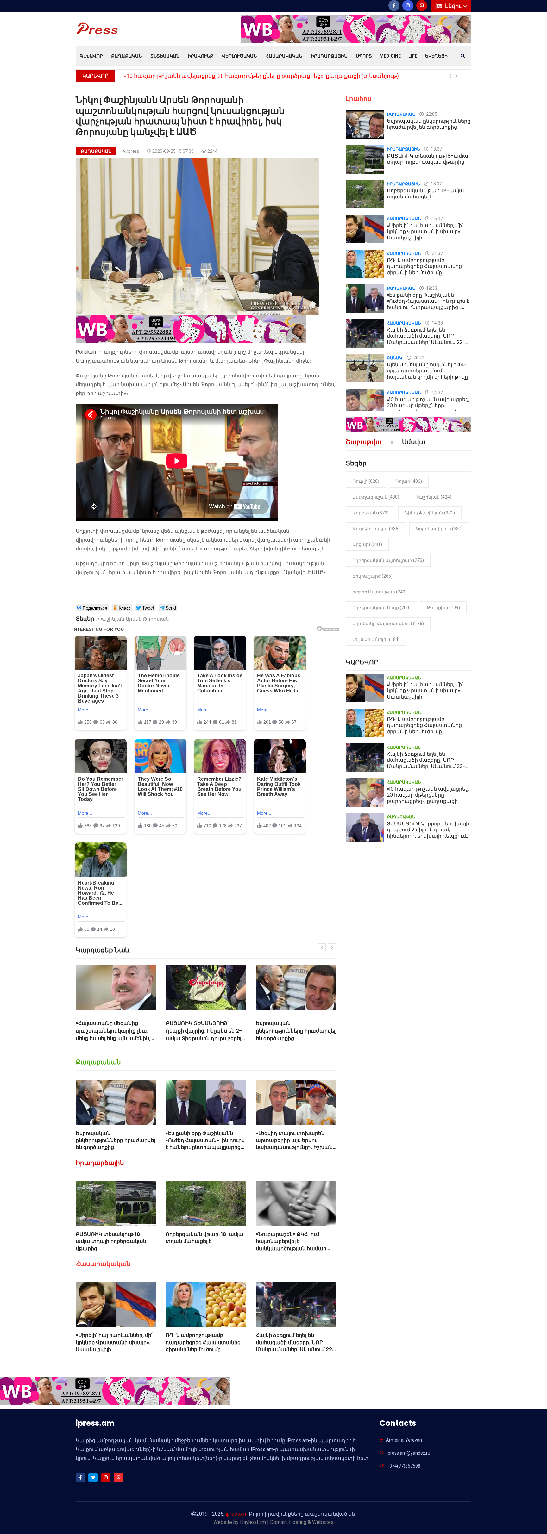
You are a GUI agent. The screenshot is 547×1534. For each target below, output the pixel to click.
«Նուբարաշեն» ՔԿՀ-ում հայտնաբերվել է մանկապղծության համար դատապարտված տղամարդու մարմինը (291, 1248)
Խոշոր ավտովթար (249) (379, 591)
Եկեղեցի (436, 56)
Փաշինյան (111, 619)
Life (412, 56)
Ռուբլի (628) (365, 481)
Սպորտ (364, 56)
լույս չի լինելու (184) (376, 639)
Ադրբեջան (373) (370, 512)
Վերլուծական (239, 56)
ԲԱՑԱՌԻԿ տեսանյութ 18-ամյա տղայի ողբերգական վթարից (111, 1241)
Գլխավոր (91, 56)
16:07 (437, 218)
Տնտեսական (164, 56)
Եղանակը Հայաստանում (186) (388, 623)
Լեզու (453, 6)
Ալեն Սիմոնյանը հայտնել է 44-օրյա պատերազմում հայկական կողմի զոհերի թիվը (427, 370)
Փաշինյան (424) (433, 497)
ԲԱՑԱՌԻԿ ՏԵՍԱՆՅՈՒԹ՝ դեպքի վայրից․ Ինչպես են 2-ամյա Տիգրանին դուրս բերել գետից (114, 1035)
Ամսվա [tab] (413, 442)
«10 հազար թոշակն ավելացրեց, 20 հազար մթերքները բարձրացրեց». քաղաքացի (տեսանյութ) (261, 75)
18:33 (431, 288)
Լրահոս (359, 98)
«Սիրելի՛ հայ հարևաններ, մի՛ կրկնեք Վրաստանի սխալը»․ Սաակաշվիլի (114, 1342)
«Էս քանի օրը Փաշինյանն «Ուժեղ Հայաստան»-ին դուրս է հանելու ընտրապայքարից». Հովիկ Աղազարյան (295, 1035)
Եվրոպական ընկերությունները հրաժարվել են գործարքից (205, 1031)
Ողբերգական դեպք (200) (381, 607)
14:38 (437, 323)
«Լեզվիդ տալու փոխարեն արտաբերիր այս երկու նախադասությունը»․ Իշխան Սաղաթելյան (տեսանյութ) (294, 1144)
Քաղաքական (126, 56)
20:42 (418, 357)
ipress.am (237, 1514)
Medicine (390, 56)
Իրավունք (200, 56)
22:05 (431, 114)
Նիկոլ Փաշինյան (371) (430, 512)
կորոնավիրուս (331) (439, 528)
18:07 (436, 149)
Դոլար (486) (408, 481)
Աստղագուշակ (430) (375, 497)
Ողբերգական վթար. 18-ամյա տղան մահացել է (204, 1238)
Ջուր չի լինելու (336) (376, 528)
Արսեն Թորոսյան (147, 619)
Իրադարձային (329, 56)
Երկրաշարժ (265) (372, 576)
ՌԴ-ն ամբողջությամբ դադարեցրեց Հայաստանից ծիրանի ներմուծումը (203, 1342)
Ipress (133, 151)
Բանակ (394, 358)
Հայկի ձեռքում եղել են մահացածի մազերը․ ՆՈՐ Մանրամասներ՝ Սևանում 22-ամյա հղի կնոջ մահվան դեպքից (295, 1349)
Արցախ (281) (367, 544)
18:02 (436, 183)
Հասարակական (284, 56)
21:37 (437, 253)
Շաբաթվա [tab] (363, 442)
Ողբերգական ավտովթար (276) (388, 560)
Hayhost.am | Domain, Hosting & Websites (287, 1522)
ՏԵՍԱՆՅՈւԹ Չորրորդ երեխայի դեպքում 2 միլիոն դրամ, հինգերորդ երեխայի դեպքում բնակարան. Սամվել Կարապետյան (428, 836)
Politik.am (86, 352)
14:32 (437, 392)
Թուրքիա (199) (443, 607)
